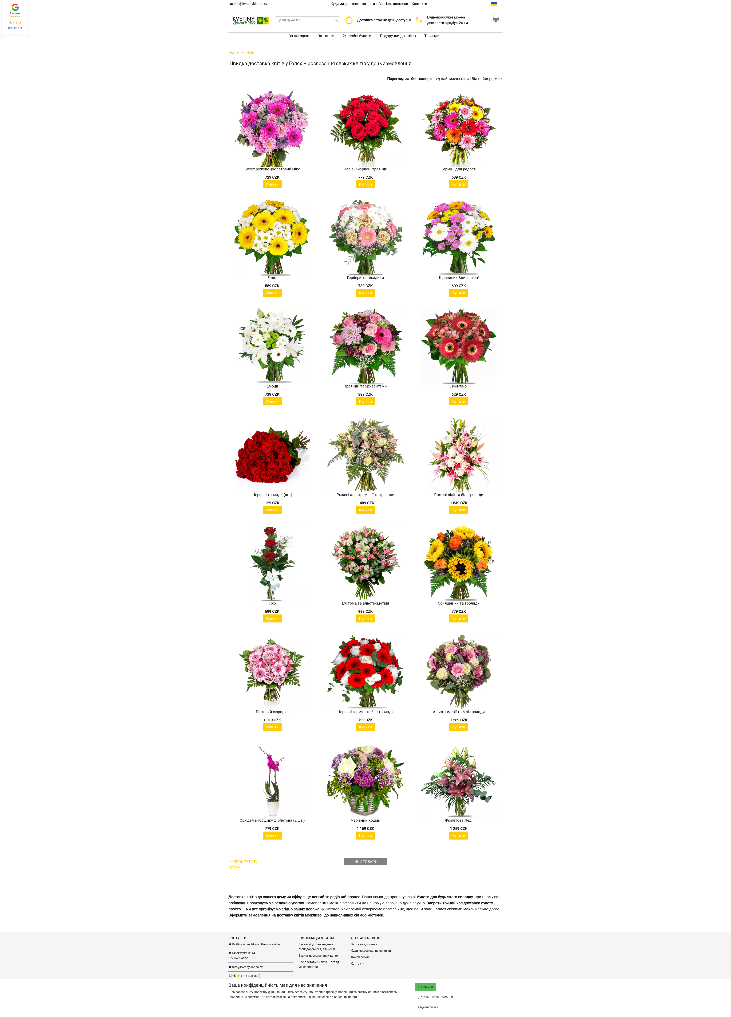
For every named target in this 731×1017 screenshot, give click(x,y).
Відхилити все (428, 1007)
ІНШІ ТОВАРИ (365, 861)
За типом (326, 36)
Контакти (419, 4)
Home (233, 52)
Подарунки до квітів (398, 36)
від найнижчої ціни (452, 78)
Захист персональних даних (318, 955)
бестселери (421, 78)
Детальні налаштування (435, 997)
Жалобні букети (357, 36)
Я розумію (425, 987)
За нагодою (299, 36)
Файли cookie (360, 957)
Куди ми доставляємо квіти (353, 4)
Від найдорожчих (487, 78)
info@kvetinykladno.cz (250, 4)
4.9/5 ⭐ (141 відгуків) (244, 976)
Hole (250, 52)
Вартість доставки (393, 4)
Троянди (432, 36)
